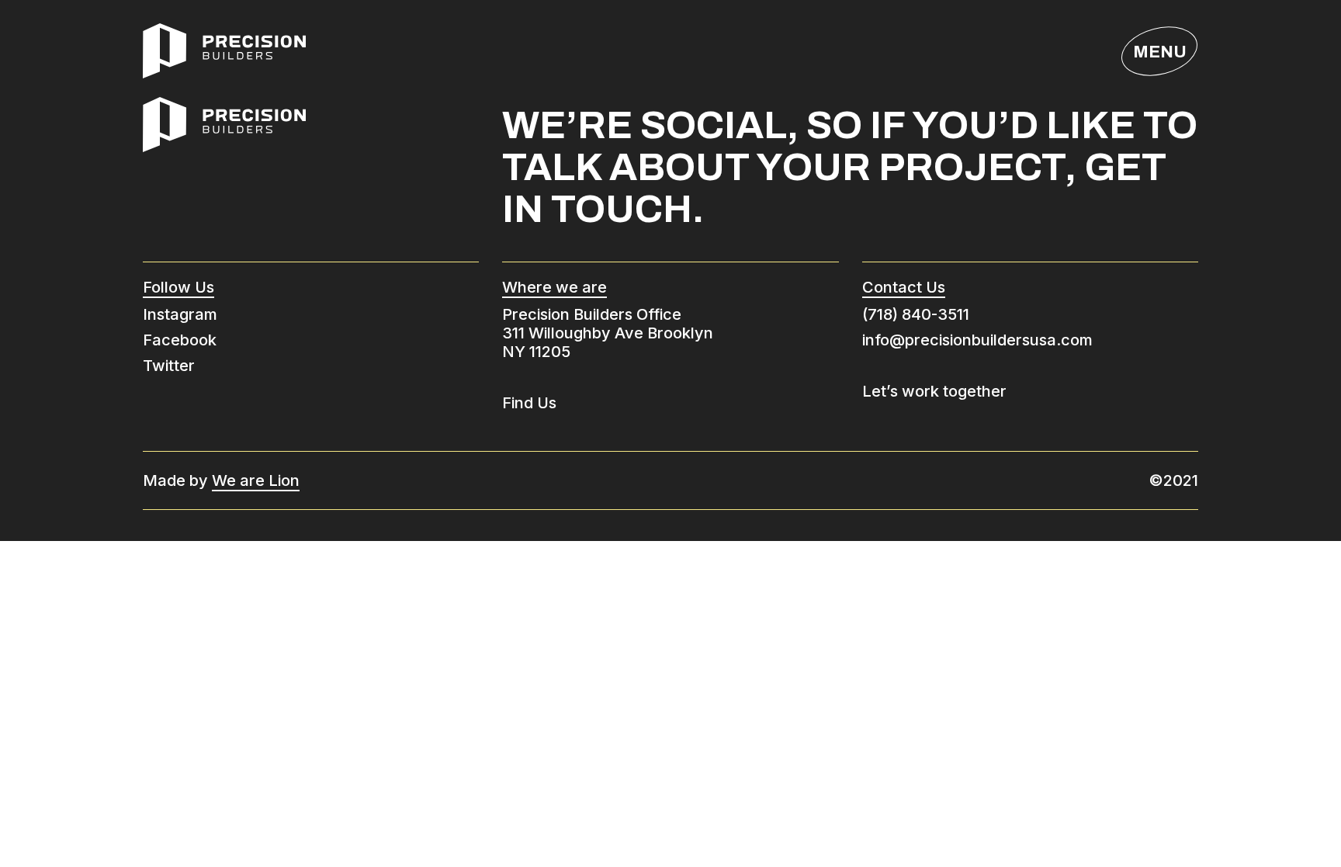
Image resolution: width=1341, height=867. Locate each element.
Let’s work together (934, 391)
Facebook (180, 340)
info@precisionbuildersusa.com (977, 340)
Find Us (529, 403)
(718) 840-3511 (915, 314)
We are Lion (256, 480)
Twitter (169, 365)
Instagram (180, 314)
